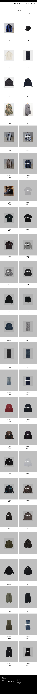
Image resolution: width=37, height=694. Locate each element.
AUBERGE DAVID (9, 40)
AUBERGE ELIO (9, 176)
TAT (8, 679)
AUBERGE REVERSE (28, 664)
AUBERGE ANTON (28, 338)
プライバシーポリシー (19, 680)
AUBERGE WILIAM (28, 555)
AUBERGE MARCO (9, 67)
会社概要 (18, 685)
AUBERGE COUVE (9, 94)
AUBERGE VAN (28, 257)
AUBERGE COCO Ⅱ (9, 447)
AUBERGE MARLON (28, 67)
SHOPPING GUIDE (19, 677)
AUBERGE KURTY (9, 121)
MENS (3, 680)
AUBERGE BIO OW (28, 94)
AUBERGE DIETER (9, 284)
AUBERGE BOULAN (9, 637)
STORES (9, 677)
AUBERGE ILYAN (28, 311)
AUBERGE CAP (28, 40)
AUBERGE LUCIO (28, 203)
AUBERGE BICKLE (9, 555)
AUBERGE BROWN (9, 528)
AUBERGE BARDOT (9, 149)
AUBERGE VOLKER (9, 338)
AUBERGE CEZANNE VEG (28, 121)
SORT (30, 13)
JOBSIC (9, 680)
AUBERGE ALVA (9, 420)
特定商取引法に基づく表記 (19, 683)
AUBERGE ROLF (28, 365)
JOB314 (11, 679)
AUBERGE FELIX (9, 664)
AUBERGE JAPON (9, 501)
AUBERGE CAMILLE (28, 393)
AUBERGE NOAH (9, 474)
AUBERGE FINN (9, 311)
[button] (1, 3)
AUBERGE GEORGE (9, 582)
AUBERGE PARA (9, 609)
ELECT (9, 681)
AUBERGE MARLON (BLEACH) (9, 393)
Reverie (12, 680)
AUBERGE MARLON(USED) (28, 637)
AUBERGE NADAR (28, 582)
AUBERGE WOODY (28, 474)
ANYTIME (12, 681)
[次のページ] (21, 670)
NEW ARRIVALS (4, 678)
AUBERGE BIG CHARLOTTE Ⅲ (28, 149)
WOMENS (4, 682)
